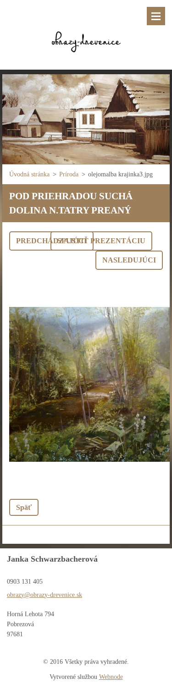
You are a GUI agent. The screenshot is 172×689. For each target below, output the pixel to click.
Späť (24, 507)
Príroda (68, 174)
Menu (156, 16)
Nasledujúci (129, 260)
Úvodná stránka (29, 174)
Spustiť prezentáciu (101, 241)
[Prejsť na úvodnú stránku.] (86, 29)
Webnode (111, 676)
